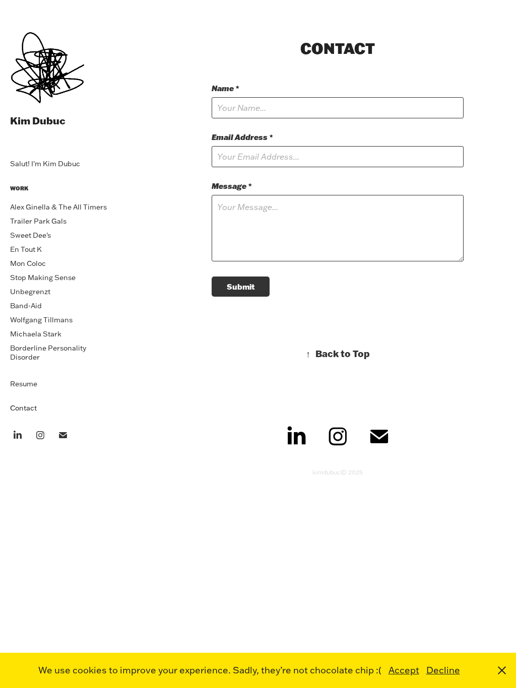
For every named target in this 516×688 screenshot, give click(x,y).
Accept (404, 670)
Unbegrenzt (30, 291)
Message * (231, 186)
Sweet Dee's (30, 235)
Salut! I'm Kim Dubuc (45, 163)
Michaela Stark (35, 333)
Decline (443, 670)
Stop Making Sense (43, 277)
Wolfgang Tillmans (41, 319)
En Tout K (26, 249)
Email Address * (242, 137)
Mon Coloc (28, 263)
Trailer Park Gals (38, 221)
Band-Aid (26, 305)
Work (19, 188)
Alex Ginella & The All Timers (58, 207)
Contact (23, 407)
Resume (23, 383)
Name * (225, 88)
